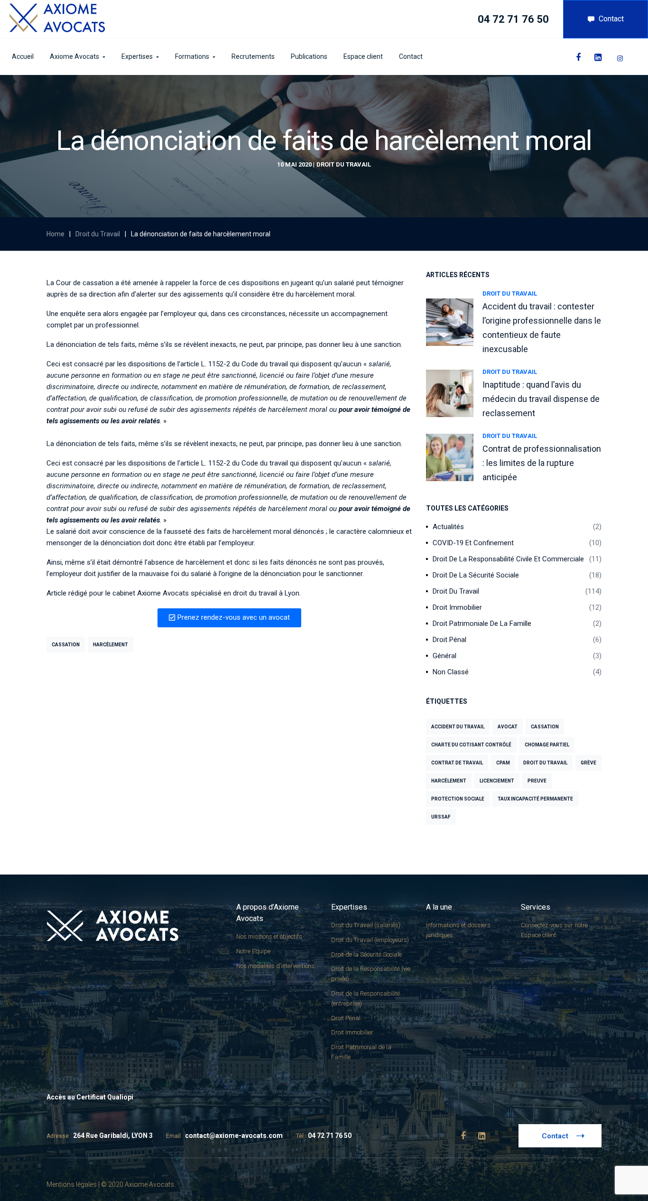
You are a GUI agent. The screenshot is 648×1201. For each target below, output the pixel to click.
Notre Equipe (253, 951)
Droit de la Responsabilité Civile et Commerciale (508, 559)
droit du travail (545, 762)
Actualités (448, 526)
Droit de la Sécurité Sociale (476, 575)
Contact (611, 18)
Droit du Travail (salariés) (365, 925)
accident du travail (457, 726)
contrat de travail (457, 762)
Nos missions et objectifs (269, 936)
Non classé (451, 672)
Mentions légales (71, 1184)
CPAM (503, 762)
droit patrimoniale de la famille (482, 623)
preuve (537, 780)
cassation (66, 644)
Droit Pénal (449, 639)
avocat (508, 726)
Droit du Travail (343, 164)
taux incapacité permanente (535, 798)
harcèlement (110, 644)
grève (588, 762)
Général (444, 656)
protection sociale (457, 798)
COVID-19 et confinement (473, 543)
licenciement (497, 780)
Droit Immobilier (457, 607)
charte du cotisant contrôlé (471, 744)
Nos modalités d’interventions (275, 965)
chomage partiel (547, 744)
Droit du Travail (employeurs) (370, 939)
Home (55, 234)
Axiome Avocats (163, 593)
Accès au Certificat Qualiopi (89, 1097)
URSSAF (441, 816)
